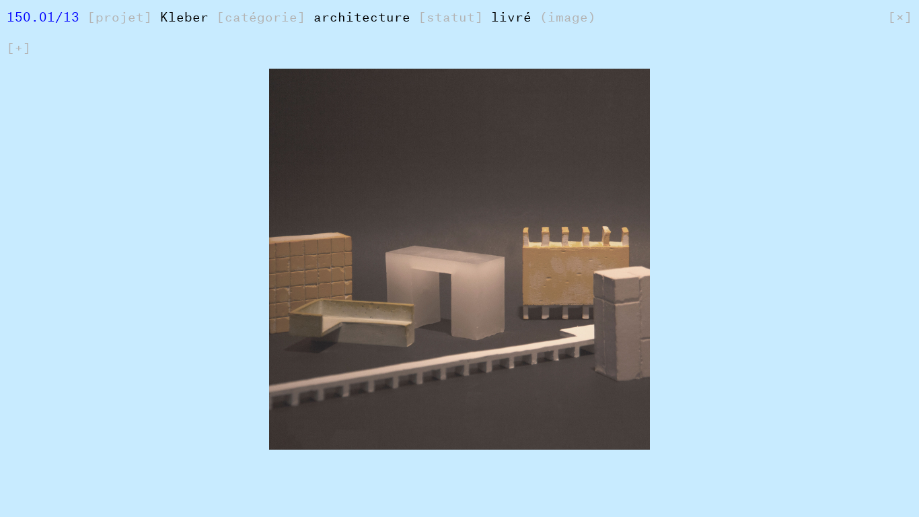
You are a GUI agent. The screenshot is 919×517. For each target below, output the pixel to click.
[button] (98, 298)
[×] (900, 14)
